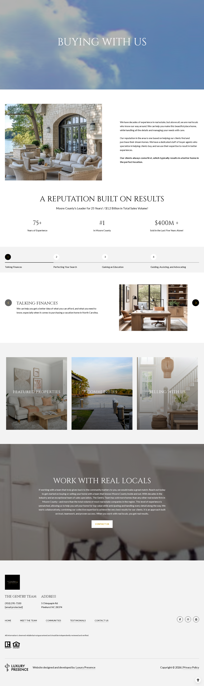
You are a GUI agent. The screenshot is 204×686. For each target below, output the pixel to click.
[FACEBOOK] (180, 619)
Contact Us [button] (102, 524)
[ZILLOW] (196, 619)
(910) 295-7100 (13, 603)
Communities (53, 620)
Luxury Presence (85, 667)
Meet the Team (28, 620)
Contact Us (101, 620)
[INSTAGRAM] (188, 619)
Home (8, 620)
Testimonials (78, 620)
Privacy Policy (191, 667)
